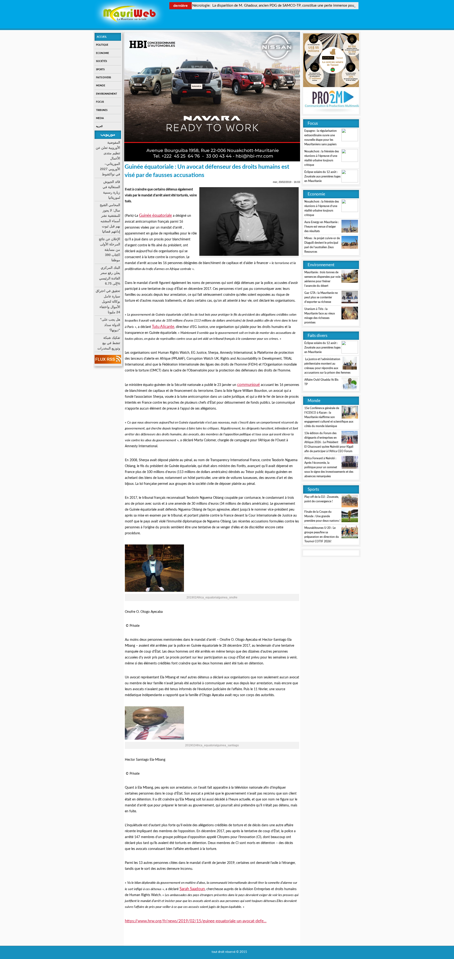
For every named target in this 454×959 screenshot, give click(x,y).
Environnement (106, 94)
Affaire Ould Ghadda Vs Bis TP (321, 382)
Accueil (102, 37)
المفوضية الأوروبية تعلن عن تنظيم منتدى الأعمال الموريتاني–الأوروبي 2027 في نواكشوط (108, 158)
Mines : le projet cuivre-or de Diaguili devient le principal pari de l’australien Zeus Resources (322, 245)
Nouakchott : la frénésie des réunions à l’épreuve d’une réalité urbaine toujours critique (321, 158)
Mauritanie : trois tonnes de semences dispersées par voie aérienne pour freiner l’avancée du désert (322, 279)
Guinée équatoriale (155, 215)
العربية (99, 126)
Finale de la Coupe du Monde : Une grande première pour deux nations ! (322, 516)
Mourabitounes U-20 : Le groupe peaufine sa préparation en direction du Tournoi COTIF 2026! (321, 534)
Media (100, 118)
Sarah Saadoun (192, 889)
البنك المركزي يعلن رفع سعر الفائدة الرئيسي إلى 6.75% (109, 275)
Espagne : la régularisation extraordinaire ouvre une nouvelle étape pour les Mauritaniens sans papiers (320, 137)
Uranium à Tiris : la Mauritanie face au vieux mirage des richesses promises (319, 316)
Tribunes (101, 110)
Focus (100, 102)
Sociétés (101, 61)
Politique (102, 45)
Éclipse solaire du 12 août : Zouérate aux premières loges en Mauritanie (322, 176)
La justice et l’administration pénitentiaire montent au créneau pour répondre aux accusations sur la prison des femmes (327, 366)
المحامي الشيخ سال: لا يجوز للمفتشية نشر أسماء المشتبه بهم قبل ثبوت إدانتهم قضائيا (110, 218)
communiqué (248, 385)
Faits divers (103, 77)
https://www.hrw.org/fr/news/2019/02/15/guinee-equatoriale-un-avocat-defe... (195, 921)
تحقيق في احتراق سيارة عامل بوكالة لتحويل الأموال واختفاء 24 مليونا (108, 301)
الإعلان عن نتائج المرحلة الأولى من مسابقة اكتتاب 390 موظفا (109, 249)
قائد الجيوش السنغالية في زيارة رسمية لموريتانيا (111, 189)
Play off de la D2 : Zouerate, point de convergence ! (321, 499)
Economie (102, 53)
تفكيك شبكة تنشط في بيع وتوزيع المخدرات (108, 343)
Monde (100, 85)
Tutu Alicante (163, 327)
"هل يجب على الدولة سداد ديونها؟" (110, 325)
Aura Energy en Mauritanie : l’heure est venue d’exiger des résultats (321, 227)
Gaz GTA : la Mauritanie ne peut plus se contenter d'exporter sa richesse (321, 297)
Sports (100, 69)
